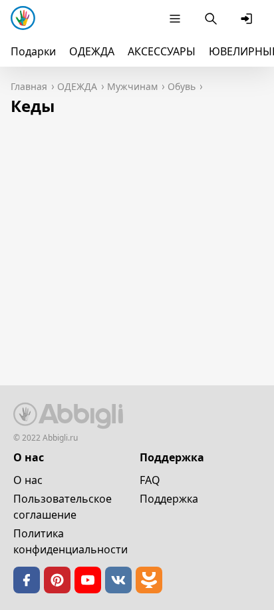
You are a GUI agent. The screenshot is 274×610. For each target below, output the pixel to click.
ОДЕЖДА (91, 51)
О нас (28, 480)
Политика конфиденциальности (70, 541)
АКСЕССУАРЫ (162, 51)
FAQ (150, 480)
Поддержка (169, 498)
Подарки (33, 51)
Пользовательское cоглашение (62, 506)
